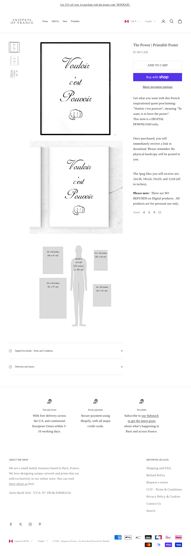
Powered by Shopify (101, 541)
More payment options (158, 87)
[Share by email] (159, 212)
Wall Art (55, 21)
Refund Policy (155, 475)
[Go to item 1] (14, 47)
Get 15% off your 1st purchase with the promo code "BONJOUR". (95, 4)
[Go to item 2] (14, 60)
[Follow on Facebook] (11, 524)
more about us (18, 484)
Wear (65, 21)
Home (45, 21)
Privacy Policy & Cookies (163, 496)
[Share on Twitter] (149, 212)
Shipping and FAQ (158, 468)
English (148, 21)
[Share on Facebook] (144, 212)
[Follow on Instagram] (30, 524)
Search (150, 510)
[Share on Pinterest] (154, 212)
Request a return (157, 482)
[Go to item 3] (14, 74)
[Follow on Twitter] (20, 524)
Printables (75, 21)
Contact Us (153, 503)
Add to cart (158, 65)
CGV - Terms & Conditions (164, 489)
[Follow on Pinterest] (40, 524)
